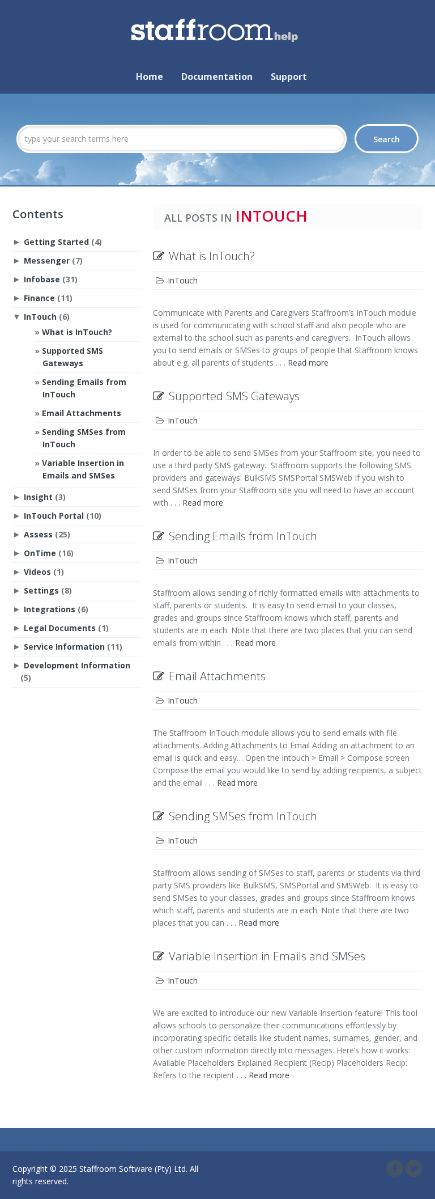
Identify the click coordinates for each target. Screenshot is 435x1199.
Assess (38, 534)
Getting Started (56, 241)
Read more (308, 362)
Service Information (64, 646)
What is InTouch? (77, 332)
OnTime (40, 553)
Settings (41, 590)
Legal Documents (60, 627)
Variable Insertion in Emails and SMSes (267, 956)
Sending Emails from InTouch (243, 536)
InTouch (40, 316)
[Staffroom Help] (217, 26)
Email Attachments (81, 413)
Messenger (47, 260)
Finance (39, 298)
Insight (38, 497)
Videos (37, 571)
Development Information (77, 665)
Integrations (49, 609)
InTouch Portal (54, 515)
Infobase (42, 279)
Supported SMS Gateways (234, 396)
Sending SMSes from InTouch (243, 816)
